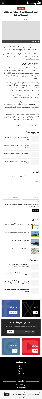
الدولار (28, 125)
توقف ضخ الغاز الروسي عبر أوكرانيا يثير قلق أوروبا (17, 224)
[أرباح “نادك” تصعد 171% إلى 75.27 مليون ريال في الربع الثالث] (35, 162)
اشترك (10, 331)
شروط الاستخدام (21, 387)
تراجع (18, 125)
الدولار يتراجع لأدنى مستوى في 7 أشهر (20, 248)
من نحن (21, 366)
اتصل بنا (21, 368)
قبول (7, 395)
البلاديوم (12, 116)
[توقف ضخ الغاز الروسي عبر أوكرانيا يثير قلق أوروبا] (35, 226)
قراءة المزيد (21, 397)
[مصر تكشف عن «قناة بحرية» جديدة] (35, 242)
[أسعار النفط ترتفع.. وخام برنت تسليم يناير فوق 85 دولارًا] (35, 139)
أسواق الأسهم (21, 8)
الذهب (22, 125)
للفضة (32, 104)
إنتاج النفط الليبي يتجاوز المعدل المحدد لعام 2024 (17, 232)
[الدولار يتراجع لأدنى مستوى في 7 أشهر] (35, 251)
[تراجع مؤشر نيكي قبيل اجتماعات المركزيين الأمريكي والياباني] (35, 146)
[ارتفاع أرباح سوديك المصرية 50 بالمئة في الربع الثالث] (35, 154)
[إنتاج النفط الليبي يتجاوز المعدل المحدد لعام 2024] (35, 234)
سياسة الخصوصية (21, 385)
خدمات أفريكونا (21, 371)
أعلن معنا (21, 373)
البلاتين (27, 113)
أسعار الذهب (30, 82)
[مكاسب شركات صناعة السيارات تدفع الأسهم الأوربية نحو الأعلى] (35, 275)
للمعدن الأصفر (13, 94)
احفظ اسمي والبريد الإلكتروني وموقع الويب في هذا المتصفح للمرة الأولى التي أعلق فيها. (21, 205)
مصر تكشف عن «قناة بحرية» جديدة (20, 240)
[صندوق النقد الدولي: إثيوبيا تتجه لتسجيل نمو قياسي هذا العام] (35, 291)
